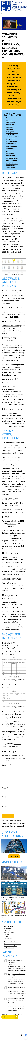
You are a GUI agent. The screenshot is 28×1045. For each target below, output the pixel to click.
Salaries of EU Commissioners (12, 944)
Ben (9, 960)
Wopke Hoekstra (10, 165)
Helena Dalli (9, 127)
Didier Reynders (10, 122)
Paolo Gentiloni (10, 153)
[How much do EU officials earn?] (14, 873)
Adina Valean (9, 120)
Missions (6, 936)
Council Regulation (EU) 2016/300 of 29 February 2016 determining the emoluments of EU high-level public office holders (14, 679)
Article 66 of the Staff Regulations (16, 274)
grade (14, 231)
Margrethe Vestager (11, 146)
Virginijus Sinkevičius (12, 164)
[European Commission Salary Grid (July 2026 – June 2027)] (14, 889)
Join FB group (14, 856)
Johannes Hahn (10, 134)
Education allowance (10, 413)
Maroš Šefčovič (10, 148)
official (4, 229)
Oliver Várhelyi (10, 151)
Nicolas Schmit (10, 150)
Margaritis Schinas (11, 143)
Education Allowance (19, 974)
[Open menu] (1, 14)
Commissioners (8, 370)
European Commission (10, 221)
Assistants (7, 930)
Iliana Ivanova (9, 129)
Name (5, 788)
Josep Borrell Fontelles (12, 136)
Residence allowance (10, 312)
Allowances (7, 928)
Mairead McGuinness (12, 141)
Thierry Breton (10, 157)
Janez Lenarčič (10, 131)
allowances (6, 301)
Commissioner (13, 74)
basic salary (19, 186)
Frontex (6, 934)
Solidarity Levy (8, 503)
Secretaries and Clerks (10, 946)
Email (5, 797)
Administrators (8, 926)
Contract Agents (9, 932)
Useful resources (9, 947)
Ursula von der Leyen (12, 158)
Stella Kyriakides (10, 155)
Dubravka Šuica (10, 124)
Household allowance (10, 326)
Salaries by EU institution (11, 942)
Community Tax (8, 468)
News (5, 940)
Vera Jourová (9, 162)
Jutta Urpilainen (10, 138)
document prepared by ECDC (13, 732)
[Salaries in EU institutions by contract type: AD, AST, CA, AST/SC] (14, 907)
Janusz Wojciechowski (12, 133)
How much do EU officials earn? (10, 881)
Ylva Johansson (10, 167)
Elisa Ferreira (9, 126)
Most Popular (8, 938)
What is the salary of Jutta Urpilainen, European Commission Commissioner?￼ (13, 46)
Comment (6, 765)
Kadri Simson (9, 139)
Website (5, 806)
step (8, 231)
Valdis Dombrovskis (11, 160)
